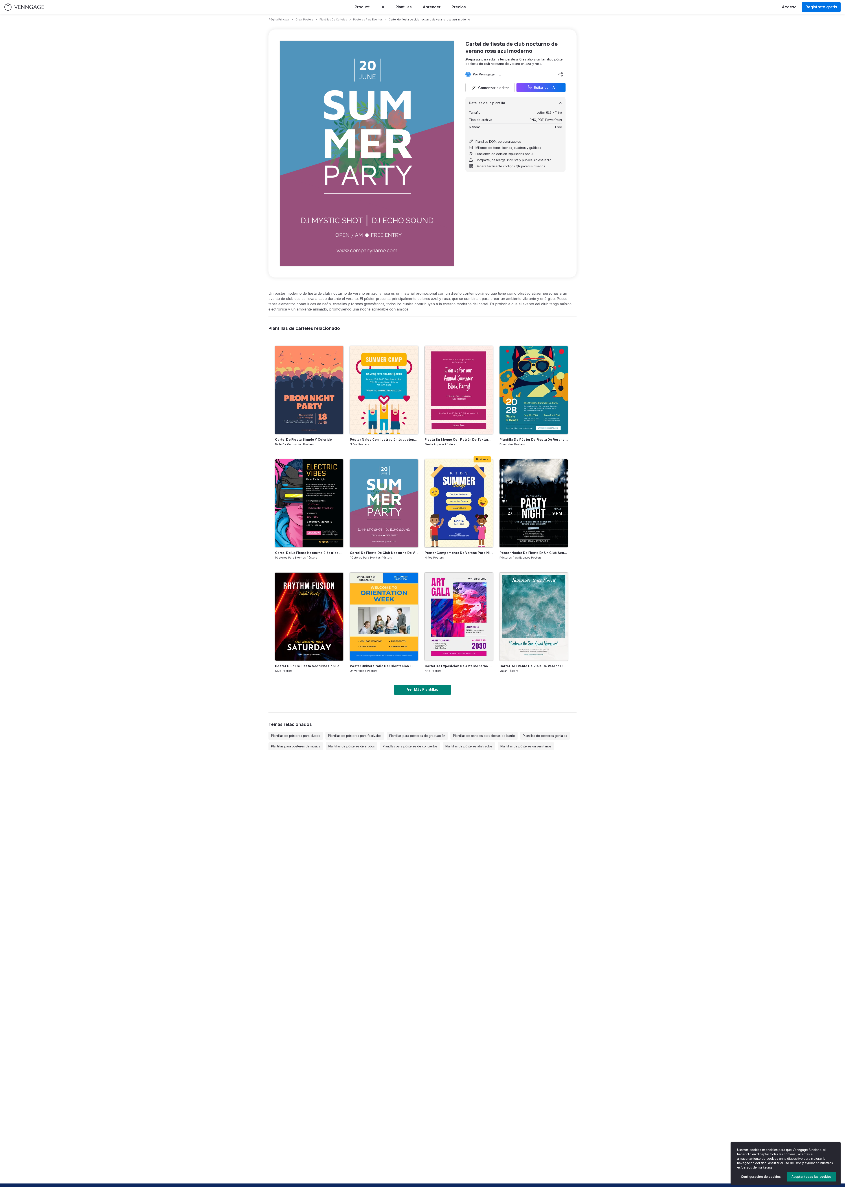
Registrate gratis (821, 7)
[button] (490, 87)
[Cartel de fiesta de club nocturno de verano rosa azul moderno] (384, 503)
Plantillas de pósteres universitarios (525, 746)
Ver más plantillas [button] (422, 689)
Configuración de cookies (761, 1176)
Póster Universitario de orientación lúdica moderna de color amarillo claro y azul (384, 666)
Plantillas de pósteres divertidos (351, 746)
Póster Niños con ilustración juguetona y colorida (384, 439)
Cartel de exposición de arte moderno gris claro (459, 666)
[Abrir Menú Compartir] (561, 74)
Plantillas (403, 7)
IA (382, 7)
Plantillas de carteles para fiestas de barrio (484, 736)
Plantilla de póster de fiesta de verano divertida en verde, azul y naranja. (534, 439)
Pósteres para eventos (368, 19)
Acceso (789, 7)
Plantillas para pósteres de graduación (417, 736)
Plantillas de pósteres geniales (545, 736)
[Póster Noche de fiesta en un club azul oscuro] (534, 503)
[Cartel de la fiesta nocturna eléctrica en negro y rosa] (309, 503)
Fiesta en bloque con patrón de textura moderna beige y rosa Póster (459, 439)
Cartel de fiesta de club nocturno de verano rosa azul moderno (384, 553)
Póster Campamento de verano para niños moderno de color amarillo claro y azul (459, 553)
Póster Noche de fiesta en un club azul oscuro (534, 553)
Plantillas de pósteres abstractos (468, 746)
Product (362, 7)
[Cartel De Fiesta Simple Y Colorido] (309, 390)
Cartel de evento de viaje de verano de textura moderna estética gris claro (534, 666)
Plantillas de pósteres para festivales (354, 736)
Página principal (279, 19)
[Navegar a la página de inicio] (24, 7)
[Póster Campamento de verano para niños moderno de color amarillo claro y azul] (459, 503)
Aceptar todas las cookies (812, 1176)
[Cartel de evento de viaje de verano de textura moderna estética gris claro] (534, 617)
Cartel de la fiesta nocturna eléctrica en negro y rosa (309, 553)
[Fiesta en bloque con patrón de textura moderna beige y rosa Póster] (459, 390)
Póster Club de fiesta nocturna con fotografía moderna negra (309, 666)
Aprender (432, 7)
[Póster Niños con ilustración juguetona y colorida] (384, 390)
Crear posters (304, 19)
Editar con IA (544, 87)
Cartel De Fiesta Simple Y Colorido (303, 439)
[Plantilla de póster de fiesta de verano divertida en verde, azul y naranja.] (534, 390)
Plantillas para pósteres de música (295, 746)
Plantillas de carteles (333, 19)
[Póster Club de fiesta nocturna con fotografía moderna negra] (309, 617)
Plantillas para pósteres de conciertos (410, 746)
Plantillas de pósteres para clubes (295, 736)
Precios (459, 7)
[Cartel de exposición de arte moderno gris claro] (459, 617)
